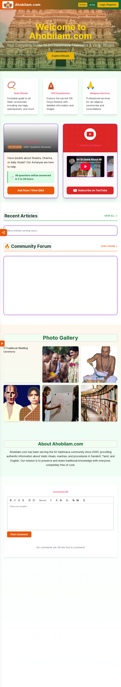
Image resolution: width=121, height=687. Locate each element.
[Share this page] (3, 232)
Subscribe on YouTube (92, 190)
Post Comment (19, 534)
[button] (45, 500)
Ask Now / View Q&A (31, 190)
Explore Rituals (60, 55)
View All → (110, 215)
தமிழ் (92, 5)
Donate (82, 5)
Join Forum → (108, 246)
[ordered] (29, 500)
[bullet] (34, 500)
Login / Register (108, 4)
